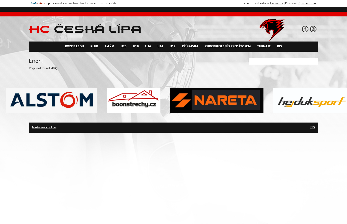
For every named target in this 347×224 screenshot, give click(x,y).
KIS (279, 46)
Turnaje (264, 46)
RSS (312, 127)
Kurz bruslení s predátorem (228, 46)
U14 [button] (160, 46)
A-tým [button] (109, 46)
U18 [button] (136, 46)
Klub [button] (94, 46)
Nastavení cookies (44, 127)
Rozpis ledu (74, 46)
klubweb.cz (276, 3)
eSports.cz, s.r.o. (307, 3)
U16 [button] (148, 46)
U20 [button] (124, 46)
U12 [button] (173, 46)
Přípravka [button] (190, 46)
